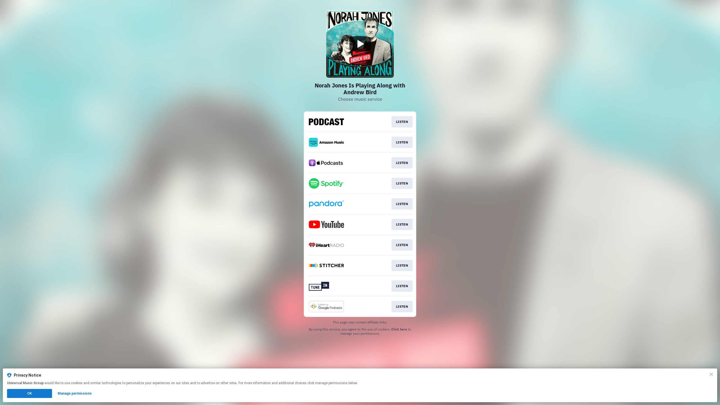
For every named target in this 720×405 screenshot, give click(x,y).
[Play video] (360, 44)
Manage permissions (75, 393)
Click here (399, 329)
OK (29, 393)
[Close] (711, 374)
